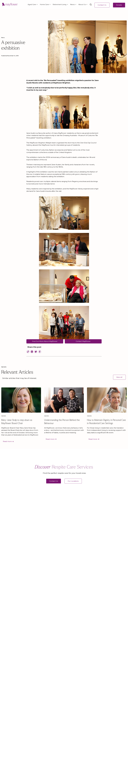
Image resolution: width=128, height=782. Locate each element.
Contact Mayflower (83, 341)
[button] (32, 4)
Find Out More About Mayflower (45, 341)
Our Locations (73, 481)
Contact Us (102, 5)
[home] (10, 4)
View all (119, 377)
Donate (119, 5)
